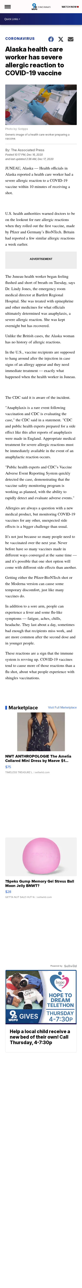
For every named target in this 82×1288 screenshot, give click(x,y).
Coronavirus (20, 38)
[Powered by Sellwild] (70, 966)
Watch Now (69, 7)
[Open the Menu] (7, 6)
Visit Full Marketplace (62, 707)
